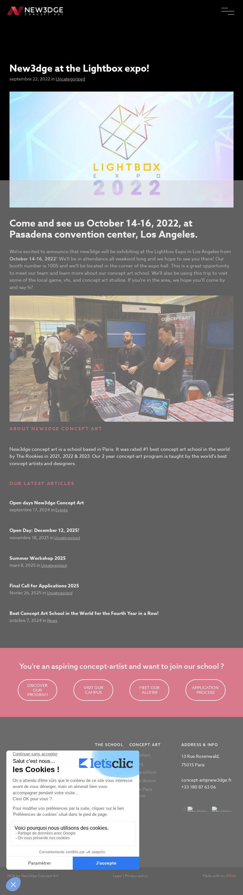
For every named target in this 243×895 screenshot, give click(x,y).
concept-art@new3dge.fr (206, 780)
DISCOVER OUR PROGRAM (37, 689)
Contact (142, 755)
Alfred (231, 876)
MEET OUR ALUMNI (149, 690)
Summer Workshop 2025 (37, 558)
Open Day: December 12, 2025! (44, 530)
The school (145, 772)
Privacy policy (136, 876)
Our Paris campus (140, 792)
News (52, 620)
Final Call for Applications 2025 (44, 585)
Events (61, 510)
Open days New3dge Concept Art (46, 502)
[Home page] (36, 11)
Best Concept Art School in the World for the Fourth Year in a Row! (84, 613)
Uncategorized (70, 79)
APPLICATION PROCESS (205, 690)
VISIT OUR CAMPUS (93, 690)
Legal (117, 876)
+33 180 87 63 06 (198, 787)
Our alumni (145, 780)
